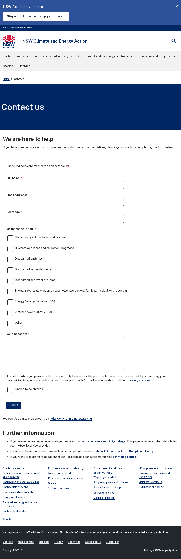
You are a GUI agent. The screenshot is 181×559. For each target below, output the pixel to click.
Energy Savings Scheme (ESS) (35, 301)
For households (13, 468)
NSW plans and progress (156, 468)
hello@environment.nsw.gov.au (71, 418)
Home (6, 78)
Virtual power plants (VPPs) (33, 312)
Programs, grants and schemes (65, 478)
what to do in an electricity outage (101, 441)
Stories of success (58, 488)
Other (18, 322)
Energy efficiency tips (15, 487)
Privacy (58, 541)
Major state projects (150, 481)
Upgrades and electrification (19, 492)
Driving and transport (15, 497)
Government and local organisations (108, 470)
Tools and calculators (15, 511)
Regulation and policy (151, 487)
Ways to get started (59, 473)
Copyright (74, 541)
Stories (8, 519)
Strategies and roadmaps (107, 487)
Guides (52, 483)
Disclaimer (112, 541)
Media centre (26, 541)
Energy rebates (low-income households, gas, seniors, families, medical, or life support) (72, 290)
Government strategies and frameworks (154, 475)
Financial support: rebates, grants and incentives (22, 475)
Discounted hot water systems (35, 280)
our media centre (124, 457)
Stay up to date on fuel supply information (36, 16)
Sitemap (44, 541)
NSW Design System (165, 550)
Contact (8, 541)
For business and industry (65, 468)
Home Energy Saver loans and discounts (41, 237)
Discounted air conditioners (33, 269)
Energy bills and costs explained (21, 481)
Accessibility (93, 541)
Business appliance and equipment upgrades (44, 248)
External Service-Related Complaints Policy (124, 451)
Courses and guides (104, 492)
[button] (15, 56)
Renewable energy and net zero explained (21, 504)
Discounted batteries (29, 258)
